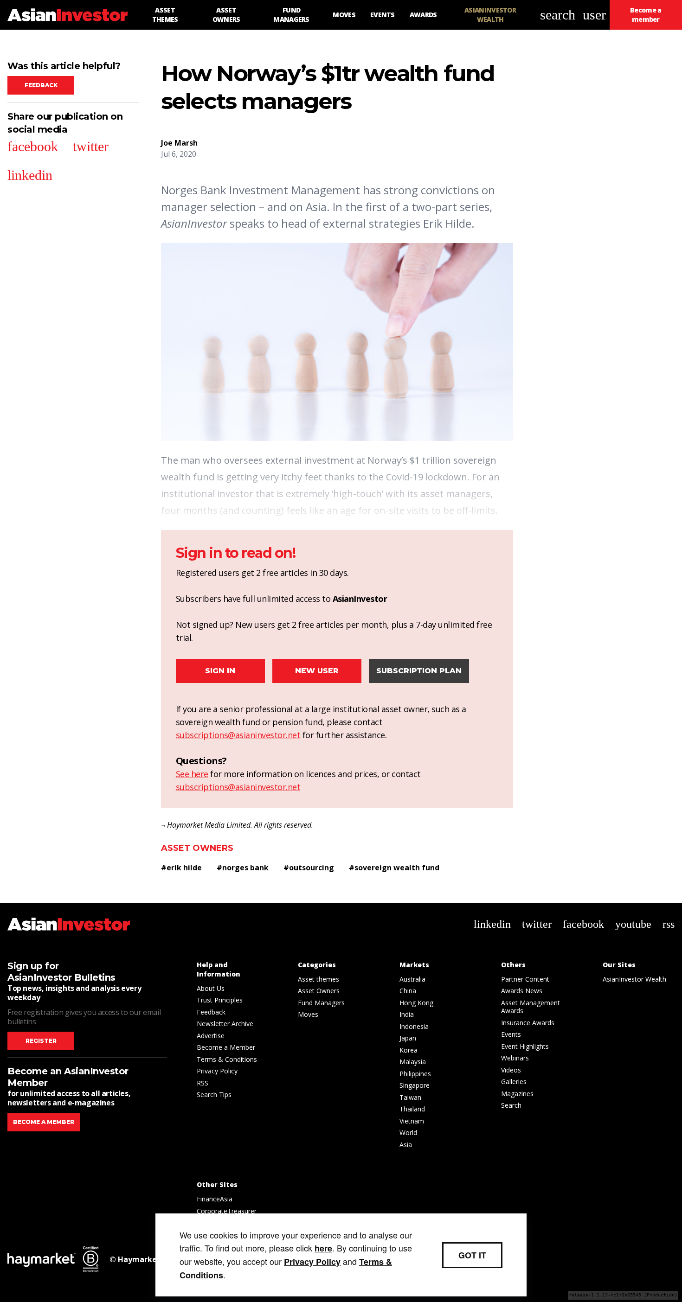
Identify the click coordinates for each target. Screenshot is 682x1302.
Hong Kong (416, 1002)
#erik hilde (181, 867)
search (557, 14)
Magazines (517, 1093)
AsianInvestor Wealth (634, 979)
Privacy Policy (217, 1070)
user (594, 14)
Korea (408, 1050)
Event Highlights (525, 1046)
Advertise (211, 1035)
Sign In (220, 670)
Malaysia (412, 1061)
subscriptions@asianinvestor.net (238, 734)
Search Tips (214, 1094)
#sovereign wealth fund (394, 867)
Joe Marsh (179, 143)
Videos (511, 1070)
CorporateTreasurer (227, 1210)
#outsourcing (308, 867)
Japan (407, 1038)
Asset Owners (197, 848)
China (407, 990)
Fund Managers (321, 1002)
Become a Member (226, 1047)
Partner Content (525, 979)
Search (511, 1105)
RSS (202, 1083)
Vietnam (411, 1121)
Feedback (41, 85)
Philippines (415, 1073)
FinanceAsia (214, 1198)
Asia (405, 1144)
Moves (308, 1014)
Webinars (515, 1057)
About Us (211, 988)
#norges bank (243, 867)
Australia (412, 979)
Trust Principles (220, 1000)
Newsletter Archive (225, 1023)
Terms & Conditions (227, 1059)
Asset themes (318, 979)
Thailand (412, 1108)
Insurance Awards (527, 1022)
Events (511, 1034)
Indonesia (414, 1026)
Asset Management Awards (530, 1006)
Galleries (514, 1081)
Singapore (414, 1085)
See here (192, 773)
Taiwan (410, 1097)
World (408, 1132)
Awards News (521, 990)
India (406, 1014)
